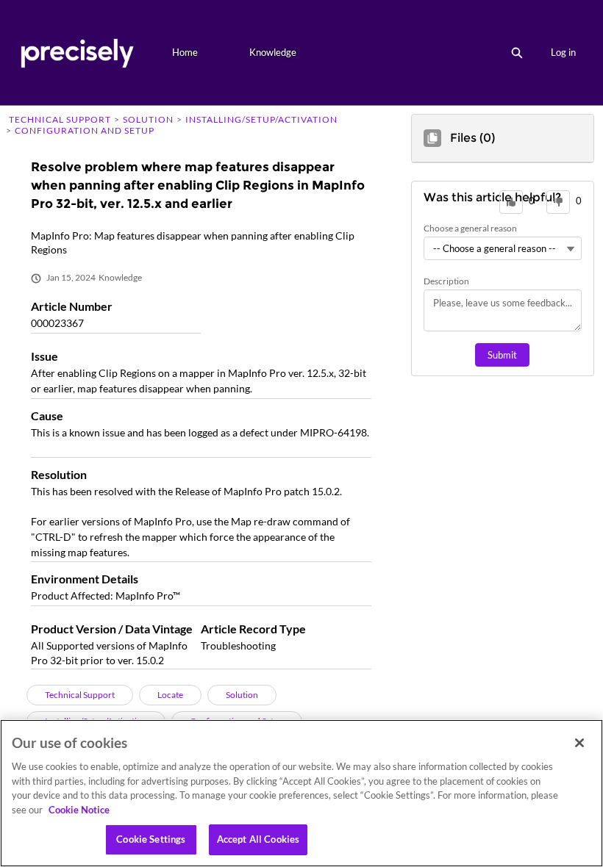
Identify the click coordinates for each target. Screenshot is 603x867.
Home (185, 52)
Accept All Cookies (258, 839)
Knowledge (272, 52)
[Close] (579, 743)
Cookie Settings (150, 839)
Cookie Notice (79, 810)
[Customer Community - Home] (77, 52)
